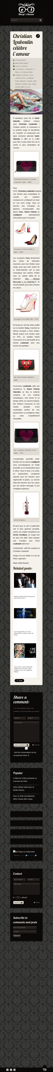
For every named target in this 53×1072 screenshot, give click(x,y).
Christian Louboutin (22, 75)
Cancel (36, 745)
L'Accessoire (19, 69)
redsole (29, 81)
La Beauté (28, 69)
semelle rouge (26, 84)
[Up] (44, 1068)
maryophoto (22, 855)
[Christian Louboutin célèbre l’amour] (26, 114)
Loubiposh (29, 78)
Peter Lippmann (20, 81)
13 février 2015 (20, 60)
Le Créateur (24, 72)
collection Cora (20, 78)
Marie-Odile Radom (21, 63)
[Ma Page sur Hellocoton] (24, 852)
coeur (31, 75)
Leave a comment (21, 66)
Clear (38, 902)
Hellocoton (32, 855)
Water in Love (25, 87)
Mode (31, 72)
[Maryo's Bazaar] (26, 9)
